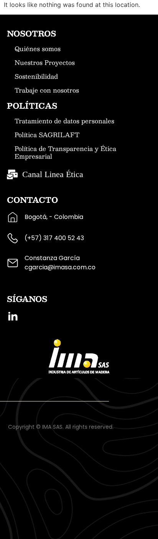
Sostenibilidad (36, 76)
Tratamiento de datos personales (64, 121)
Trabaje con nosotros (47, 90)
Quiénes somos (38, 49)
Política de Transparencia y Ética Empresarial (65, 152)
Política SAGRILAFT (47, 135)
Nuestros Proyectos (45, 62)
